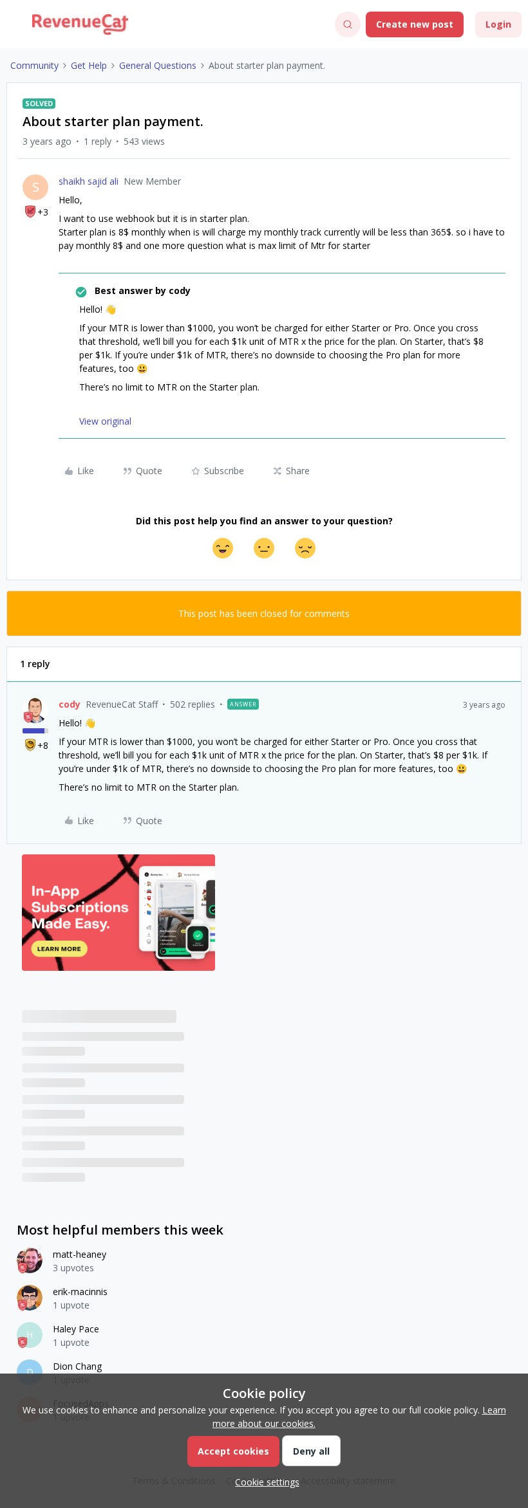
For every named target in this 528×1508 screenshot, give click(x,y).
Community (34, 65)
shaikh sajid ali (88, 181)
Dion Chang (77, 1366)
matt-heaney (79, 1254)
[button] (14, 27)
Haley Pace (76, 1329)
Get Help (89, 65)
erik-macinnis (80, 1291)
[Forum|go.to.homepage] (80, 24)
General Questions (157, 65)
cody (69, 704)
